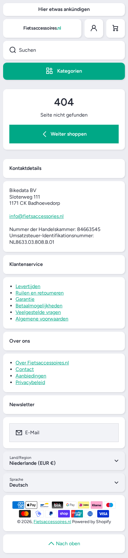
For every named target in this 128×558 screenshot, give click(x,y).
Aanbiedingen (31, 376)
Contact (25, 369)
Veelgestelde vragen (38, 312)
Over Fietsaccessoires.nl (42, 363)
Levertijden (28, 286)
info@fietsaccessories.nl (36, 216)
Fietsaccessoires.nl (52, 521)
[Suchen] (9, 50)
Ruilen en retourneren (40, 293)
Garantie (25, 299)
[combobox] (64, 50)
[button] (115, 28)
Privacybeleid (30, 382)
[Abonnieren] (110, 432)
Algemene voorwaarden (42, 319)
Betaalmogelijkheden (39, 306)
